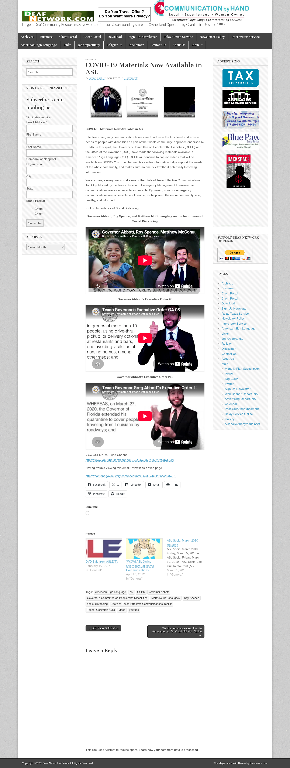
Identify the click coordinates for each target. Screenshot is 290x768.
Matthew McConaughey (165, 598)
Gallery (229, 419)
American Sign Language (39, 45)
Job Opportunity (89, 45)
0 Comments (131, 77)
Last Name (33, 147)
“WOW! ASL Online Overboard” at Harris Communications (140, 566)
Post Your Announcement (242, 408)
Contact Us (158, 45)
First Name (33, 134)
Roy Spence (191, 598)
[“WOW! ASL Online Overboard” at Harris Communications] (144, 548)
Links (67, 45)
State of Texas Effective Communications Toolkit (141, 604)
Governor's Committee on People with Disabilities (117, 598)
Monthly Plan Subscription (242, 368)
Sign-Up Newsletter (142, 37)
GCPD (141, 592)
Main (195, 45)
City (28, 176)
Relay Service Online (239, 414)
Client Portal (68, 37)
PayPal (229, 373)
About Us (179, 45)
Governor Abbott (159, 592)
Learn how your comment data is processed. (169, 749)
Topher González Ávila (101, 609)
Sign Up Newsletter (238, 388)
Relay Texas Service (178, 37)
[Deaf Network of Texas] (58, 14)
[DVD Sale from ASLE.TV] (104, 548)
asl (131, 592)
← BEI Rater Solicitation (103, 628)
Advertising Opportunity (240, 398)
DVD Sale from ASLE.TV (102, 561)
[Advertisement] (240, 209)
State (29, 188)
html (40, 208)
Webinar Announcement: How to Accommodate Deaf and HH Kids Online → (177, 631)
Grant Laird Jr (96, 77)
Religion (112, 45)
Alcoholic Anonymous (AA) (242, 424)
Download (115, 37)
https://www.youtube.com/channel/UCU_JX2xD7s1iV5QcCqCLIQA (130, 459)
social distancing (97, 604)
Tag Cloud (231, 378)
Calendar (231, 404)
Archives (27, 37)
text (40, 213)
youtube (134, 609)
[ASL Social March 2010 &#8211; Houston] (187, 557)
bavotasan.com (258, 763)
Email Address (36, 122)
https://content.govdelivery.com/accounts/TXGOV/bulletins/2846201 (131, 476)
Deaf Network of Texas (56, 763)
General (91, 59)
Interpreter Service (245, 37)
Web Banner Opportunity (241, 394)
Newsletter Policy (212, 37)
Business (46, 37)
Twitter (229, 383)
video (122, 609)
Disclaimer (136, 45)
